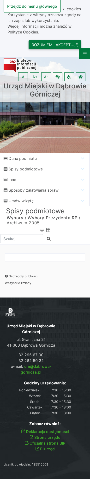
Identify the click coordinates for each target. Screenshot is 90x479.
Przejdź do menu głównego (32, 6)
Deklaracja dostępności (47, 431)
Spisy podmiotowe (26, 169)
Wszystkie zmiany (18, 283)
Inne (12, 179)
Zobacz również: (45, 423)
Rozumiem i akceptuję (55, 44)
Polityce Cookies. (23, 32)
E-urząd (47, 449)
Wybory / (16, 217)
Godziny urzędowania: (45, 383)
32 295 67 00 (30, 354)
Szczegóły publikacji (23, 276)
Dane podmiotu (23, 158)
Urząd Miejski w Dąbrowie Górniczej (45, 90)
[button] (57, 76)
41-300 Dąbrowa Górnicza (31, 345)
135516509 (40, 464)
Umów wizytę (21, 200)
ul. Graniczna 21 (31, 339)
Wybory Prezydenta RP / (54, 217)
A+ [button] (35, 76)
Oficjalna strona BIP (47, 443)
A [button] (23, 76)
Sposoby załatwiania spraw (34, 190)
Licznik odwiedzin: (17, 464)
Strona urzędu (46, 437)
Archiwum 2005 (23, 222)
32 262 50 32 (31, 360)
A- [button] (46, 76)
